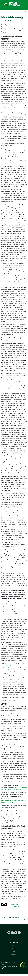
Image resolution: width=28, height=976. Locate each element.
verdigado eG (10, 968)
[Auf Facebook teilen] (2, 904)
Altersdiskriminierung (16, 906)
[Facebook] (12, 932)
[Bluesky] (8, 932)
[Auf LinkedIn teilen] (5, 904)
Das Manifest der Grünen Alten (14, 918)
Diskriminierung (14, 904)
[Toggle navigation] (25, 12)
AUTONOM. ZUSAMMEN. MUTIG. (18, 7)
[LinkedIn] (15, 932)
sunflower (12, 966)
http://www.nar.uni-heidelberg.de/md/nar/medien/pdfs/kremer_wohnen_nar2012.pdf (13, 800)
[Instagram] (19, 932)
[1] (15, 463)
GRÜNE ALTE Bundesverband (14, 4)
